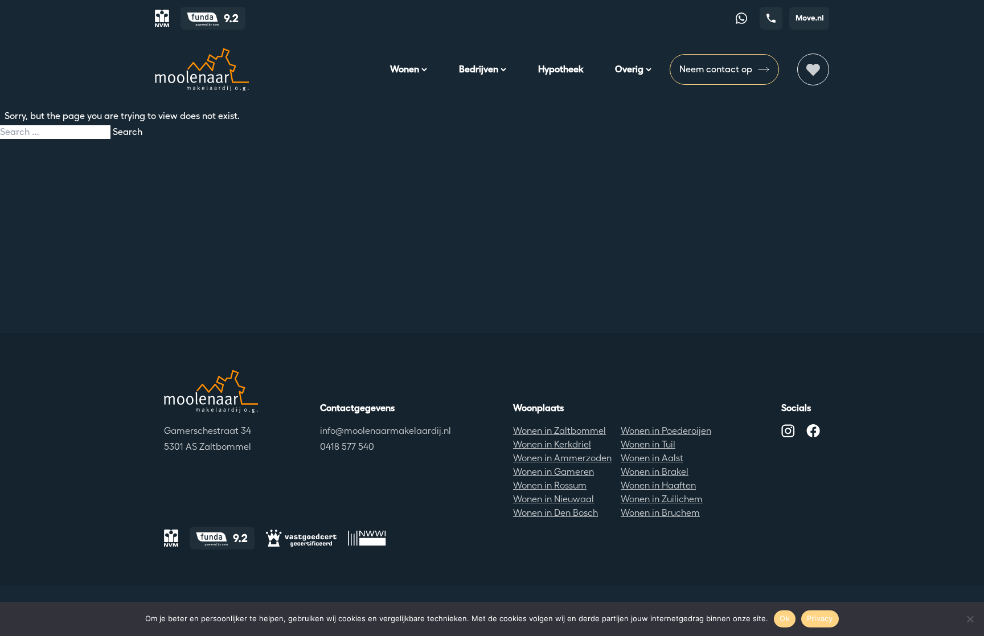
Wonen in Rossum (550, 485)
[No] (969, 619)
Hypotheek (560, 69)
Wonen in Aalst (652, 458)
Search (127, 131)
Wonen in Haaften (658, 485)
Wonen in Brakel (654, 471)
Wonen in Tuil (648, 444)
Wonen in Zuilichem (662, 499)
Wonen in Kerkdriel (552, 444)
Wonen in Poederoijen (666, 430)
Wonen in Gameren (553, 471)
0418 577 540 (347, 446)
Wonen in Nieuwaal (553, 499)
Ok (785, 618)
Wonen (404, 69)
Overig (629, 69)
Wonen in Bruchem (660, 512)
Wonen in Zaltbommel (559, 430)
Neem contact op (715, 69)
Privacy (820, 618)
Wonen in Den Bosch (555, 512)
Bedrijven (478, 69)
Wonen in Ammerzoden (562, 458)
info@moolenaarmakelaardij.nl (385, 430)
